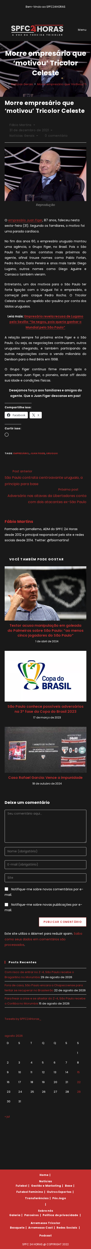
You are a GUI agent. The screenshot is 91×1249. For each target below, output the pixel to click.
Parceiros (31, 1215)
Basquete (17, 1227)
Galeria (15, 1215)
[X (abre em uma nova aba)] (38, 11)
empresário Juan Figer (25, 220)
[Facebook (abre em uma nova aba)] (43, 11)
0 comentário (56, 135)
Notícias (45, 1181)
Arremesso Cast (40, 1227)
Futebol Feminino (29, 1192)
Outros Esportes (59, 1192)
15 (78, 1072)
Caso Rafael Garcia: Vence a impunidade (45, 777)
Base (68, 1186)
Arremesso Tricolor (45, 1223)
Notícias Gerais (21, 135)
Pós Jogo (59, 1198)
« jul (7, 1116)
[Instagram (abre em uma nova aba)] (48, 11)
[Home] (6, 84)
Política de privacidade (60, 1215)
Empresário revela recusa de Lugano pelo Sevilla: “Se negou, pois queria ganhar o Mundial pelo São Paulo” (46, 321)
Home (44, 1175)
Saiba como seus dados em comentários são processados (43, 939)
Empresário (21, 453)
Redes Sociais (67, 1227)
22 (79, 1082)
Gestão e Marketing (46, 1186)
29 (79, 1092)
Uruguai (52, 453)
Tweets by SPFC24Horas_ (23, 1019)
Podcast (45, 1235)
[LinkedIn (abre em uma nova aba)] (53, 11)
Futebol (21, 1186)
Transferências (36, 1198)
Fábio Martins (20, 125)
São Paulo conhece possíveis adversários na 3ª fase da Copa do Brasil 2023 (45, 709)
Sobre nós (45, 1211)
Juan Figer (37, 453)
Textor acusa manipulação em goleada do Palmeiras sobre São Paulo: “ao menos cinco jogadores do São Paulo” (45, 630)
